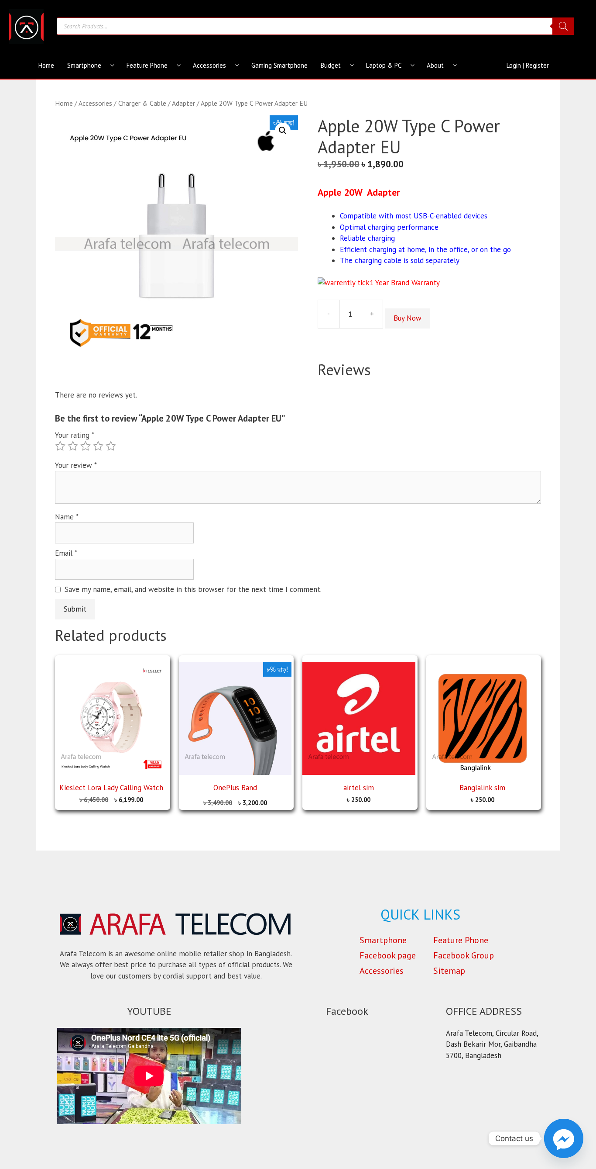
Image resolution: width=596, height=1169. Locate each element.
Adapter (183, 103)
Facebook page (388, 955)
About (435, 65)
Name (67, 517)
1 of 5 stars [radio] (60, 446)
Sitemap (449, 970)
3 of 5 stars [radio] (85, 446)
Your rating (74, 435)
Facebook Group (463, 955)
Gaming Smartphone (279, 65)
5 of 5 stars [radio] (111, 446)
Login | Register (528, 65)
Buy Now (407, 318)
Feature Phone (147, 65)
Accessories (209, 65)
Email (66, 553)
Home (46, 65)
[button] (283, 130)
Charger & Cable (142, 103)
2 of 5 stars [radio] (73, 446)
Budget (331, 65)
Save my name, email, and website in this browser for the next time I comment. (193, 589)
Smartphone (84, 65)
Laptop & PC (383, 65)
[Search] (563, 26)
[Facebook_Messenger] (563, 1138)
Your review (76, 465)
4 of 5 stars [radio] (98, 446)
